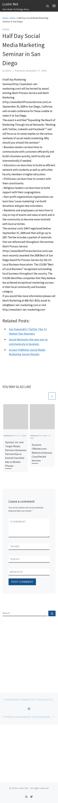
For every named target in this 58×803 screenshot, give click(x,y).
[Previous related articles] (44, 396)
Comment (18, 521)
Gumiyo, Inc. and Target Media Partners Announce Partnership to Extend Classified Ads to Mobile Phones (15, 454)
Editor (8, 71)
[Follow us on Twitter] (31, 797)
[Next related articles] (52, 396)
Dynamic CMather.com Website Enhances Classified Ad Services (42, 452)
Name (15, 546)
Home (5, 17)
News (13, 17)
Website (16, 572)
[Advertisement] (29, 651)
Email (15, 559)
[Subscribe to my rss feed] (26, 797)
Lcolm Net (23, 788)
